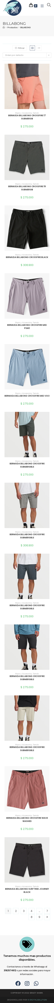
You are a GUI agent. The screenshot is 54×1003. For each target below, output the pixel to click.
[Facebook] (18, 983)
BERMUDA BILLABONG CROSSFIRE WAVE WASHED (27, 819)
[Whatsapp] (36, 983)
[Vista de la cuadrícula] (32, 48)
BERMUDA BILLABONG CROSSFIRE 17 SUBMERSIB (27, 117)
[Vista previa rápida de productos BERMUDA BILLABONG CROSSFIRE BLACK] (50, 211)
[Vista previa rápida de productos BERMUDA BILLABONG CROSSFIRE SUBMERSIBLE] (50, 417)
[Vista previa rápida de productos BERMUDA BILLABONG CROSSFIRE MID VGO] (50, 349)
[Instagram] (27, 983)
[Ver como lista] (39, 48)
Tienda (36, 113)
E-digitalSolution (37, 1000)
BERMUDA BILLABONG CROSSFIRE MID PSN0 (27, 326)
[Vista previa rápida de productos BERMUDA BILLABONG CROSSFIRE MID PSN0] (50, 279)
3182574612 (10, 970)
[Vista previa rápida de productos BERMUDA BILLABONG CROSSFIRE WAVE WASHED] (50, 771)
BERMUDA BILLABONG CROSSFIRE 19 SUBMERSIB (27, 188)
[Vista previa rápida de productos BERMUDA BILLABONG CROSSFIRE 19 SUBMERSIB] (50, 140)
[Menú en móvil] (41, 5)
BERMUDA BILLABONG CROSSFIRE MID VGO (27, 395)
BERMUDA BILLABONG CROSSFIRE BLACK (27, 257)
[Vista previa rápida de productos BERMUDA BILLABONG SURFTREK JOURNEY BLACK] (50, 842)
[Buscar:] (48, 5)
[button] (50, 77)
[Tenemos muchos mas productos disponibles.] (27, 944)
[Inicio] (4, 27)
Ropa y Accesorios (23, 113)
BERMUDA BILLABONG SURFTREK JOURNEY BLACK (27, 890)
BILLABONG (25, 27)
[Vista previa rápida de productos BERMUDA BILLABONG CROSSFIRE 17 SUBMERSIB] (50, 69)
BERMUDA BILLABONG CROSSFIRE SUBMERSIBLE (27, 465)
